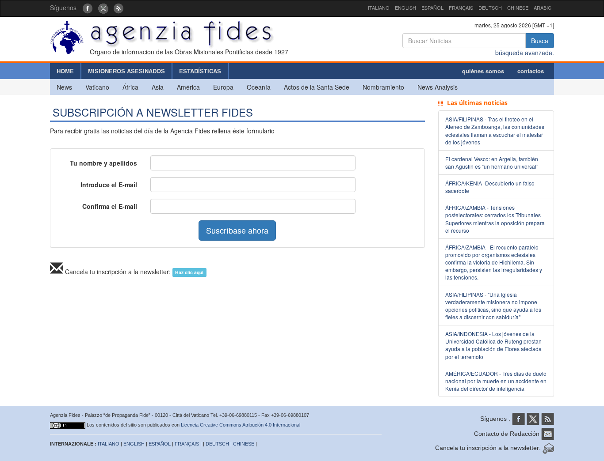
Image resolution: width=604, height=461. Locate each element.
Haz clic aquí (189, 272)
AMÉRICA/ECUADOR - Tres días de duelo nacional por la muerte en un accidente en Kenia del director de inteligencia (496, 381)
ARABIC (542, 7)
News (64, 87)
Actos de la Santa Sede (316, 87)
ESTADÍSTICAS (200, 71)
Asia (158, 87)
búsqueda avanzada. (524, 52)
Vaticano (97, 87)
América (188, 87)
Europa (223, 87)
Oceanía (259, 87)
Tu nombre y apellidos (103, 163)
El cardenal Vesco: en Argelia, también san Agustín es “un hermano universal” (491, 162)
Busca (539, 40)
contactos (530, 71)
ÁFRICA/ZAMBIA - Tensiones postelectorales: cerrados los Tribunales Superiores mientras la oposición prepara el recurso (495, 219)
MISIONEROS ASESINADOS (126, 71)
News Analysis (437, 87)
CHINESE (517, 7)
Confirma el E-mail (109, 206)
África (130, 87)
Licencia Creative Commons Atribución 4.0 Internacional (240, 424)
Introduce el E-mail (108, 184)
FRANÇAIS (461, 7)
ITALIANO (379, 7)
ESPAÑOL (432, 7)
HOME (65, 71)
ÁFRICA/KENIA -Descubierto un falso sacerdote (490, 186)
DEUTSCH (490, 7)
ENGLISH (405, 7)
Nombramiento (383, 87)
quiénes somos (483, 71)
